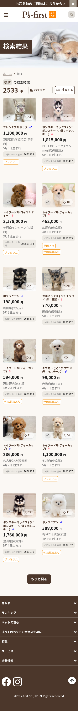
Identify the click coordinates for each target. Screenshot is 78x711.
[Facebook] (6, 680)
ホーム (7, 74)
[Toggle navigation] (6, 14)
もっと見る (39, 578)
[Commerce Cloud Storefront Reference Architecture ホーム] (39, 14)
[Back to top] (72, 680)
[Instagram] (17, 680)
